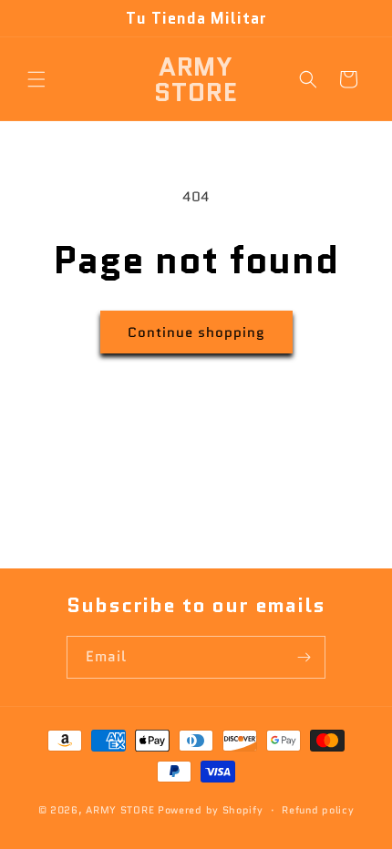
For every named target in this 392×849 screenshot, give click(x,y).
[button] (36, 79)
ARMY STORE (120, 810)
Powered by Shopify (210, 810)
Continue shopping (196, 332)
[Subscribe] (304, 657)
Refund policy (318, 810)
